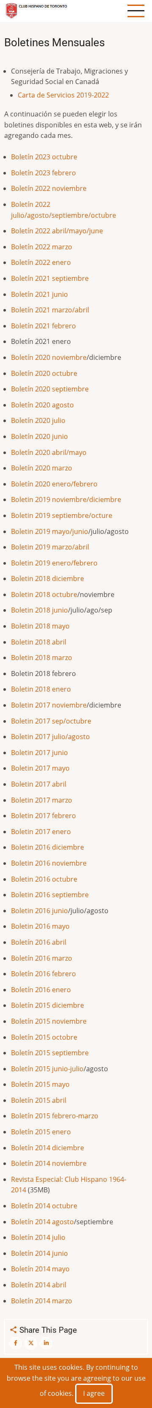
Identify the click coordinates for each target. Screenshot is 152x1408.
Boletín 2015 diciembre (47, 1005)
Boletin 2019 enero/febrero (54, 563)
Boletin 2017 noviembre (49, 705)
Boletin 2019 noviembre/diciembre (66, 499)
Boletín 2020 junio (39, 436)
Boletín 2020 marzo (41, 468)
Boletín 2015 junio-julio (47, 1068)
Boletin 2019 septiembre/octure (61, 515)
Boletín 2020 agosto (42, 404)
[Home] (36, 10)
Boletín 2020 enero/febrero (54, 484)
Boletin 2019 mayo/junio (49, 531)
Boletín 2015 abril (38, 1100)
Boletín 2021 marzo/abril (50, 309)
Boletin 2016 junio (39, 910)
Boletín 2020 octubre (44, 373)
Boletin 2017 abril (38, 784)
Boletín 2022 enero (41, 262)
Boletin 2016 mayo (40, 926)
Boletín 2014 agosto (42, 1221)
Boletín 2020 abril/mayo (49, 452)
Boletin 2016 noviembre (49, 863)
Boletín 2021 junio (40, 294)
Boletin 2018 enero (41, 689)
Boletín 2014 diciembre (47, 1147)
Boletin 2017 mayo (40, 768)
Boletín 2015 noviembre (49, 1021)
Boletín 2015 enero (41, 1131)
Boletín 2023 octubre (44, 156)
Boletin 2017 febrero (43, 815)
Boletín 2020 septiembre (50, 389)
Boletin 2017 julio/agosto (50, 736)
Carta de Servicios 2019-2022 (63, 95)
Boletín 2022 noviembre (49, 188)
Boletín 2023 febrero (45, 172)
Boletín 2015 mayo (40, 1084)
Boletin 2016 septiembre (50, 894)
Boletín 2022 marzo (41, 246)
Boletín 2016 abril (38, 942)
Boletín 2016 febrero (43, 973)
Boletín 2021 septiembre (50, 278)
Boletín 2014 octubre (44, 1205)
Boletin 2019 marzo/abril (50, 547)
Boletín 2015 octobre (44, 1037)
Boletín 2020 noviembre (49, 357)
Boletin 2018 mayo (40, 626)
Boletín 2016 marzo (41, 958)
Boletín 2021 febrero (43, 325)
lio (61, 1237)
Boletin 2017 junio (39, 752)
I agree (94, 1393)
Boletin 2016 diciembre (47, 847)
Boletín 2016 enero (41, 989)
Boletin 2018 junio (39, 610)
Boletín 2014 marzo (41, 1300)
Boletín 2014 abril (38, 1284)
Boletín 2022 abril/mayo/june (57, 230)
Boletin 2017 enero (41, 831)
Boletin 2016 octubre (44, 879)
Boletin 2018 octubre (44, 594)
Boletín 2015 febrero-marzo (54, 1115)
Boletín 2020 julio (38, 420)
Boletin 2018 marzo (41, 657)
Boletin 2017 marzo (41, 800)
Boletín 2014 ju (34, 1237)
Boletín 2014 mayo (40, 1268)
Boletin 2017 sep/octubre (51, 721)
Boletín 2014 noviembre (49, 1163)
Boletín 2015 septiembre (50, 1052)
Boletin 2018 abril (38, 642)
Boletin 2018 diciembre (47, 578)
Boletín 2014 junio (39, 1253)
